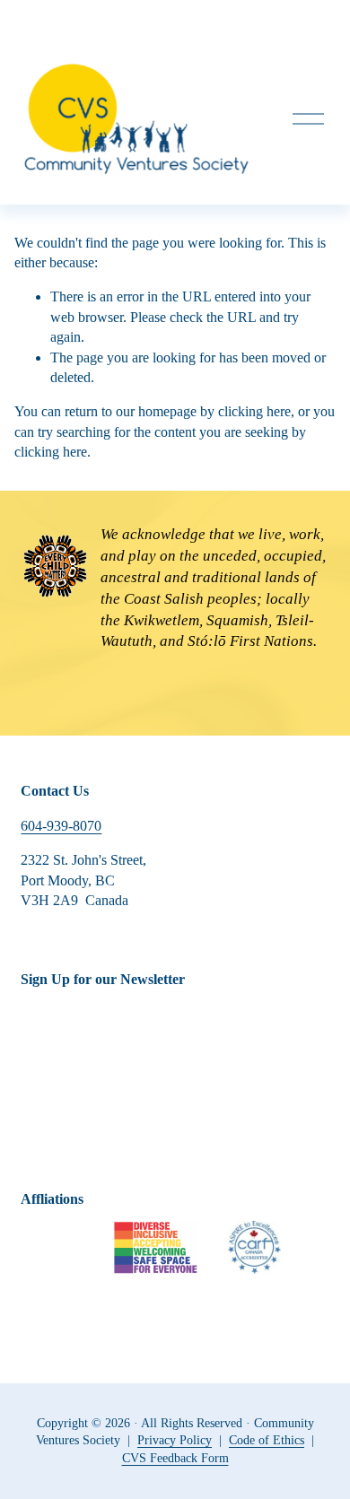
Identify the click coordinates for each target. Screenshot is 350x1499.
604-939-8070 (61, 825)
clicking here (254, 411)
